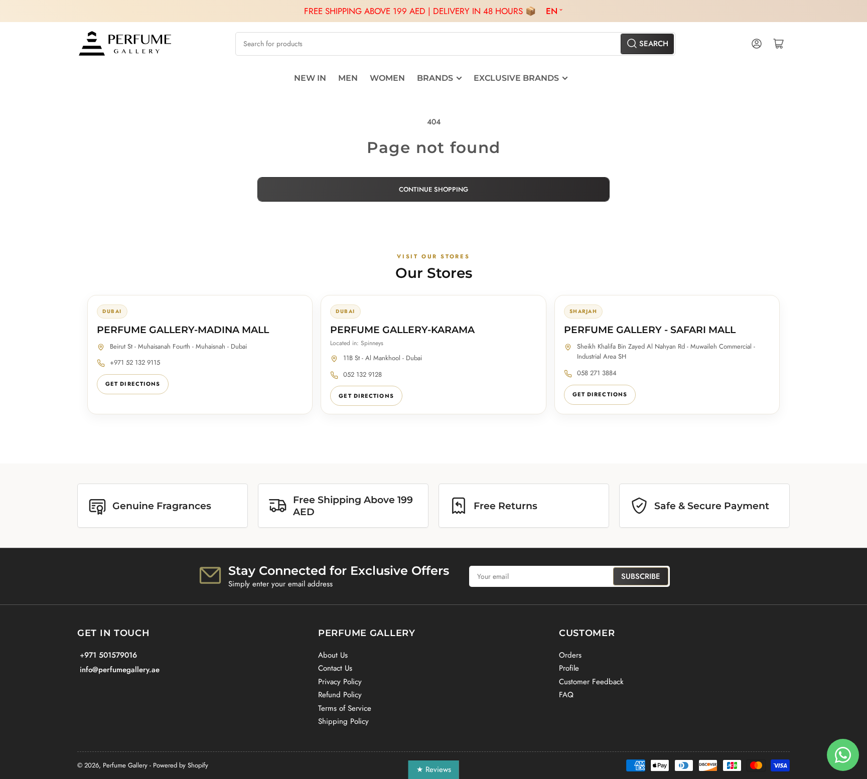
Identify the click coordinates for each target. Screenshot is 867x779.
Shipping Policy (343, 721)
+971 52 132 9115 (135, 362)
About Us (333, 655)
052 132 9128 (362, 374)
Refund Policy (340, 694)
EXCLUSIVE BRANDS (516, 78)
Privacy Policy (340, 681)
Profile (569, 668)
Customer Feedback (591, 681)
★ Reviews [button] (433, 769)
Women (387, 78)
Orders (570, 655)
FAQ (566, 694)
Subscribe (640, 576)
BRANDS (435, 78)
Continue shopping (433, 189)
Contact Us (335, 668)
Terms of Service (344, 708)
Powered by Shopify (180, 765)
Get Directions (132, 384)
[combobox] (455, 44)
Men (348, 78)
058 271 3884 (597, 373)
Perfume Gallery (125, 765)
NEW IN (310, 78)
